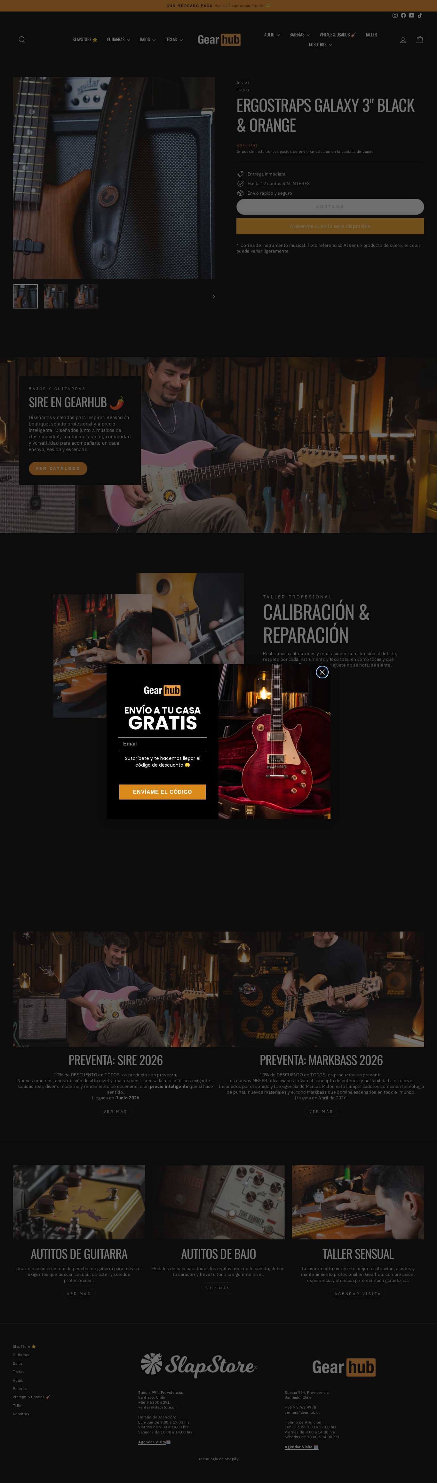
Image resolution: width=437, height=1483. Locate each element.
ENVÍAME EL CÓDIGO (162, 792)
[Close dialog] (322, 672)
